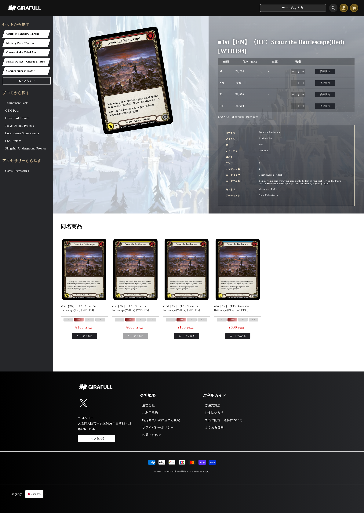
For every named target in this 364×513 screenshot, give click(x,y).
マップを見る (96, 438)
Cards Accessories (17, 170)
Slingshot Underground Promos (25, 148)
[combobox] (293, 8)
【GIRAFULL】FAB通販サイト (176, 471)
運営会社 (148, 405)
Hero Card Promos (17, 118)
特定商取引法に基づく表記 (161, 420)
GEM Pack (12, 110)
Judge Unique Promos (19, 125)
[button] (182, 499)
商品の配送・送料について (223, 420)
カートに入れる (84, 336)
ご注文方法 (212, 405)
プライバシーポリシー (158, 427)
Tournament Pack (16, 103)
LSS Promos (13, 140)
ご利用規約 (150, 412)
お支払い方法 (214, 412)
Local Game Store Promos (22, 133)
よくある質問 (214, 427)
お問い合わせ (151, 434)
